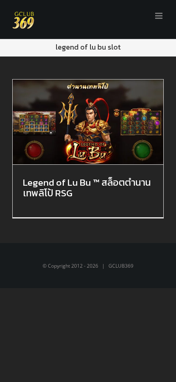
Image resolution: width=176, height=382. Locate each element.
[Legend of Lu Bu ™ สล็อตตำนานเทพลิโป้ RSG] (88, 122)
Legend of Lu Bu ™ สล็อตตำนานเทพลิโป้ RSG (87, 187)
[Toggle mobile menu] (159, 15)
